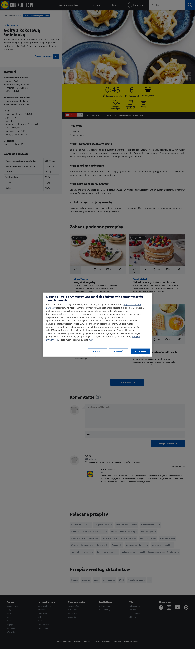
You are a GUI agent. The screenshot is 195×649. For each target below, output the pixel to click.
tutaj (91, 339)
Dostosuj (97, 351)
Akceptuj (140, 351)
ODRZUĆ (118, 351)
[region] (97, 324)
